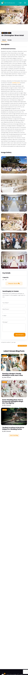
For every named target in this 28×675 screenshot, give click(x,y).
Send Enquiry (20, 334)
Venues (4, 356)
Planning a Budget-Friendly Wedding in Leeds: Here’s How (12, 374)
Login (20, 3)
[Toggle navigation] (25, 3)
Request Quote (13, 283)
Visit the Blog (14, 435)
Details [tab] (10, 40)
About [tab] (4, 40)
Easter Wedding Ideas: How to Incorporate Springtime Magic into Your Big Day (12, 401)
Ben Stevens (7, 405)
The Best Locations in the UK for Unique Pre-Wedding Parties (13, 428)
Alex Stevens (7, 377)
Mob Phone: (6, 309)
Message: (5, 322)
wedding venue (16, 82)
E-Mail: (5, 315)
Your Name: (6, 302)
